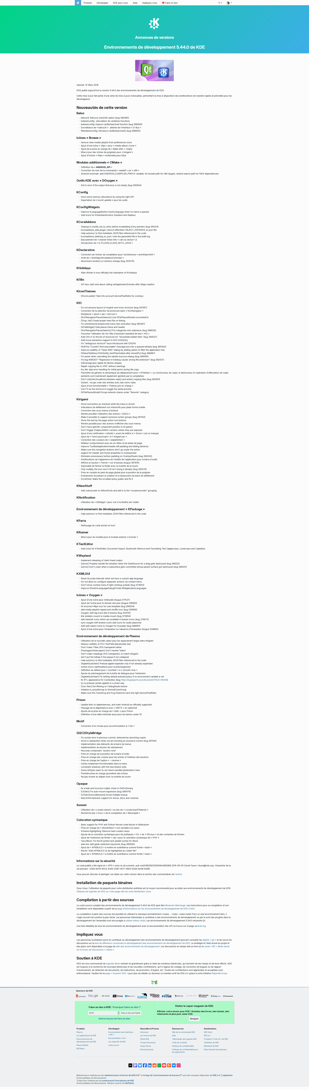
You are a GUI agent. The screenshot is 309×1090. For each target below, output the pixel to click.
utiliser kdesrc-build (135, 920)
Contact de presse (148, 1042)
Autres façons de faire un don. (114, 1018)
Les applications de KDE (86, 1035)
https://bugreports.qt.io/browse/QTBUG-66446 (144, 680)
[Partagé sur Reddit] (154, 1064)
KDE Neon (81, 1049)
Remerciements (146, 1049)
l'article (178, 874)
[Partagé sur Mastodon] (135, 1064)
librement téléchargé (175, 905)
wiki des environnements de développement (138, 946)
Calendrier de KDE (211, 1042)
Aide (174, 1035)
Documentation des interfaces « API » (120, 1033)
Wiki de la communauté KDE (183, 1032)
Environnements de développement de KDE (86, 1040)
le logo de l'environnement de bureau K (162, 1075)
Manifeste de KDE (211, 1046)
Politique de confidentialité (183, 1046)
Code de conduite (179, 1042)
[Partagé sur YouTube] (164, 1064)
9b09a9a (129, 1083)
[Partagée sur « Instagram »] (179, 1064)
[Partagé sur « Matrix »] (130, 1064)
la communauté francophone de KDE (116, 1080)
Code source (113, 1045)
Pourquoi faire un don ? (126, 1007)
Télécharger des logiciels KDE (184, 1039)
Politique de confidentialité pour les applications (185, 1050)
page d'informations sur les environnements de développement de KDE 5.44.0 (156, 908)
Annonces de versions (154, 37)
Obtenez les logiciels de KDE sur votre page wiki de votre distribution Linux (114, 891)
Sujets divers (145, 1046)
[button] (220, 3)
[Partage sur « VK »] (174, 1064)
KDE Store (208, 1032)
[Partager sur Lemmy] (159, 1064)
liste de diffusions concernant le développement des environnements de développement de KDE (142, 943)
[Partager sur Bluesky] (140, 1064)
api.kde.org (200, 926)
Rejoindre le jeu (219, 973)
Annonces (144, 1032)
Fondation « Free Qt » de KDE (216, 1039)
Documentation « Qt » (117, 1038)
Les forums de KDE (148, 1035)
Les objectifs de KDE (117, 1042)
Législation (227, 1075)
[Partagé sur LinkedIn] (150, 1064)
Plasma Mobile (82, 1045)
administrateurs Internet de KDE (119, 1075)
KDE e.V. (207, 1035)
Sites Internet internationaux (215, 1049)
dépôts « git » (209, 940)
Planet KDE (144, 1039)
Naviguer (194, 1018)
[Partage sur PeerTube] (169, 1064)
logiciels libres (113, 963)
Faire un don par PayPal (130, 1013)
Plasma (79, 1032)
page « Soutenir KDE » (116, 973)
